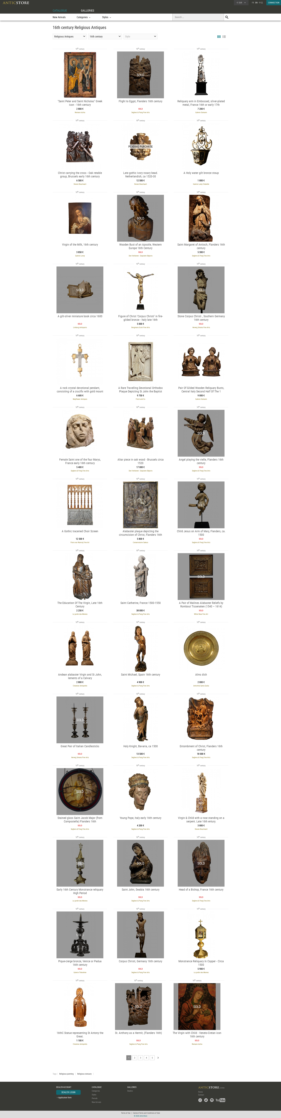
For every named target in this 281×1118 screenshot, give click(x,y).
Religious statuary (84, 1074)
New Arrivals (59, 17)
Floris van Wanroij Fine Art (80, 542)
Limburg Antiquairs (80, 327)
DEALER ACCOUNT (63, 1087)
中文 (261, 2)
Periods (94, 1098)
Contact (201, 1094)
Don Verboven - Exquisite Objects (140, 255)
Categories (96, 1090)
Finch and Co (140, 399)
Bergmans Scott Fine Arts (140, 327)
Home (200, 1092)
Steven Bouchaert (80, 184)
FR (253, 2)
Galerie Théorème (80, 972)
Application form (65, 1097)
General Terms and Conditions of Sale (146, 1113)
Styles (94, 1094)
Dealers (130, 1090)
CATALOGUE (60, 10)
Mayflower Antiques (80, 399)
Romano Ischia (80, 112)
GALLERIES (87, 10)
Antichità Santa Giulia (201, 685)
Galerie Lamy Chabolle (201, 184)
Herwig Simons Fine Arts (201, 327)
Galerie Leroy (80, 255)
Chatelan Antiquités (80, 685)
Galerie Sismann (201, 112)
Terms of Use (125, 1113)
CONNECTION (273, 2)
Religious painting (66, 1074)
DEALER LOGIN (68, 1092)
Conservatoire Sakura (140, 542)
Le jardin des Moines (80, 614)
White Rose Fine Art (201, 614)
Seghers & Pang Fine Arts (140, 112)
